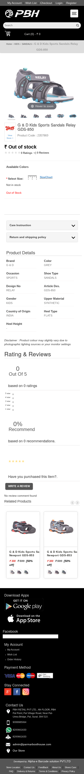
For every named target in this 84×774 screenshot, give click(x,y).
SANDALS (27, 44)
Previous (72, 503)
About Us (56, 767)
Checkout (46, 2)
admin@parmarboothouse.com (32, 744)
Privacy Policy (68, 771)
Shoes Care (70, 767)
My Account (14, 2)
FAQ (11, 771)
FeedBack (43, 767)
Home (9, 44)
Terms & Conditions (48, 771)
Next (77, 503)
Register (71, 2)
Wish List (31, 2)
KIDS (16, 44)
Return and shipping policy (28, 237)
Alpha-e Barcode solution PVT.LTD (49, 761)
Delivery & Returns (26, 771)
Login (59, 2)
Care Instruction (20, 225)
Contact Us (29, 767)
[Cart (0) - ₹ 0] (7, 33)
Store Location (13, 767)
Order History (14, 659)
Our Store (19, 750)
